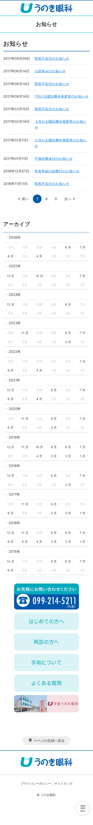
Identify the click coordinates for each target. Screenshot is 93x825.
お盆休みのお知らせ (50, 71)
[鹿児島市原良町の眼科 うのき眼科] (46, 8)
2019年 (14, 437)
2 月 (68, 342)
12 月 (10, 276)
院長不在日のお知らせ (52, 58)
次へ (67, 199)
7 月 (82, 247)
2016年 (14, 523)
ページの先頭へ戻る (49, 740)
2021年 (14, 380)
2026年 (15, 237)
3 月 (54, 427)
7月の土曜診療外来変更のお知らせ (61, 96)
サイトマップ (63, 783)
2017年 (14, 494)
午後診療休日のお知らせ (54, 158)
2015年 (14, 551)
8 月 (68, 247)
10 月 (39, 276)
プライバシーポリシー (36, 783)
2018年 (14, 466)
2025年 (15, 266)
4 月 (39, 256)
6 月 (10, 256)
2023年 (15, 323)
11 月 (24, 333)
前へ (25, 199)
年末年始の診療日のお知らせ (57, 171)
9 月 (54, 390)
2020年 (15, 409)
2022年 (15, 351)
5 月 (25, 541)
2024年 (15, 294)
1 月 (82, 456)
